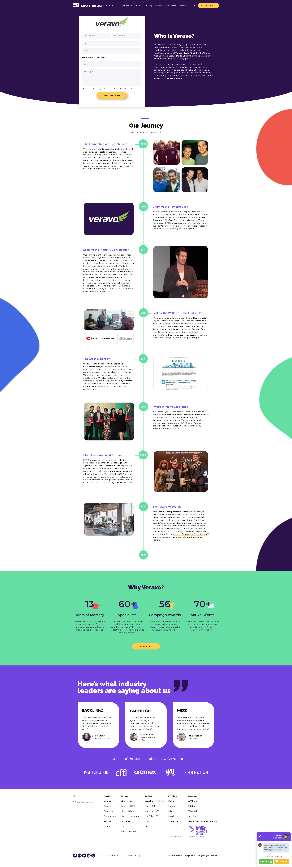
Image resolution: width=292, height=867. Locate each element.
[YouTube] (75, 856)
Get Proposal (208, 6)
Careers (107, 806)
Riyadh (171, 816)
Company (108, 801)
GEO (147, 826)
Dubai (171, 801)
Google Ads (158, 223)
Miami (171, 811)
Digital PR (126, 821)
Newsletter (193, 816)
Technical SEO (128, 806)
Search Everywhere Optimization (190, 534)
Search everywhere (154, 801)
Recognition (110, 816)
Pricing (149, 6)
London (172, 806)
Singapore (173, 821)
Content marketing (130, 816)
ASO (147, 821)
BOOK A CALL (146, 646)
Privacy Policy (130, 89)
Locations (183, 6)
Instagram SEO (152, 811)
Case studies (110, 811)
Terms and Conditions (109, 855)
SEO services (127, 801)
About (137, 6)
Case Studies (170, 6)
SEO (198, 220)
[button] (194, 5)
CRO (123, 826)
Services (125, 6)
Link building (127, 811)
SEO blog (192, 801)
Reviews (158, 6)
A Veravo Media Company (83, 802)
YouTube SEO (151, 816)
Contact (108, 826)
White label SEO (129, 831)
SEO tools (192, 806)
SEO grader (193, 811)
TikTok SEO (150, 806)
